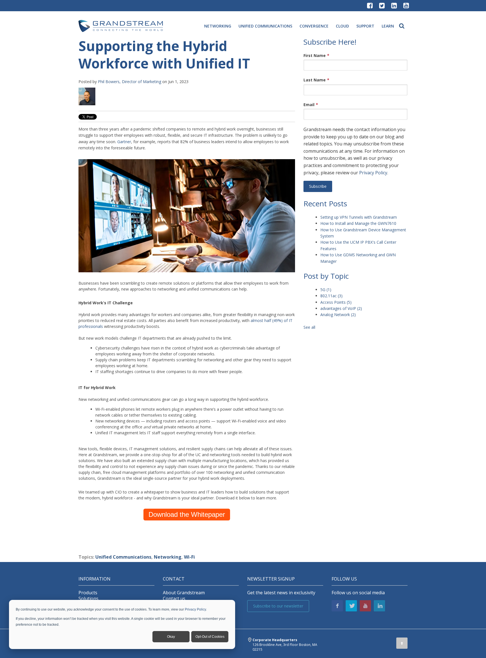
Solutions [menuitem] (88, 599)
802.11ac (331, 295)
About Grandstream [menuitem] (184, 593)
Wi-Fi (189, 557)
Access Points (336, 302)
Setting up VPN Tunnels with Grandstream (358, 217)
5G (325, 289)
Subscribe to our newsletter (278, 606)
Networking (167, 557)
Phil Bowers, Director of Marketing (129, 81)
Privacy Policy (195, 609)
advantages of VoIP (341, 308)
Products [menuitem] (87, 593)
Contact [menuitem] (173, 579)
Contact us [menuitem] (174, 599)
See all (309, 327)
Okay (171, 637)
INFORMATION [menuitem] (94, 579)
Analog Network (338, 314)
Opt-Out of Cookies (209, 637)
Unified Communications (123, 557)
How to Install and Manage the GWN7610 (358, 223)
